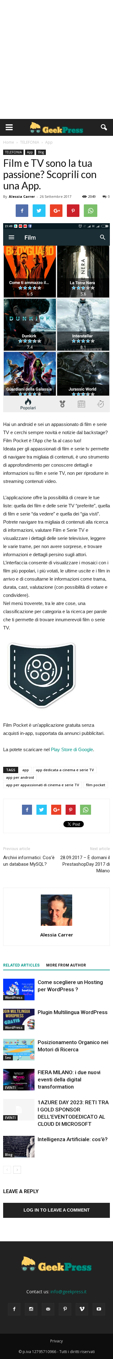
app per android (20, 777)
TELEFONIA (13, 152)
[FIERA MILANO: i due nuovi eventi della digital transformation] (19, 1079)
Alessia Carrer (22, 196)
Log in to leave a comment (57, 1210)
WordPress (14, 997)
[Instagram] (31, 1309)
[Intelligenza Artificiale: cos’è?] (19, 1146)
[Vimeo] (82, 1309)
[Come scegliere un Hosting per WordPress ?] (19, 989)
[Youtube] (99, 1309)
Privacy (56, 1341)
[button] (104, 127)
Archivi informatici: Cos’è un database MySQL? (29, 861)
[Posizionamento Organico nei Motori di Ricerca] (19, 1049)
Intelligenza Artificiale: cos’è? (73, 1139)
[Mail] (48, 1309)
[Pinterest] (65, 1309)
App (30, 152)
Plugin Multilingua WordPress (73, 1012)
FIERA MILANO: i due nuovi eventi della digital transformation (69, 1079)
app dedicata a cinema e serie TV (65, 769)
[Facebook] (14, 1309)
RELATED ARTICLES (21, 965)
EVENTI (10, 1087)
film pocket (95, 784)
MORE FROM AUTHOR (66, 965)
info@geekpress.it (69, 1292)
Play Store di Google (72, 749)
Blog (41, 152)
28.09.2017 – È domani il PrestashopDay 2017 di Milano (85, 864)
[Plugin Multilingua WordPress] (19, 1019)
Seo (8, 1057)
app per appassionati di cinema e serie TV (42, 784)
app (25, 769)
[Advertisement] (56, 59)
